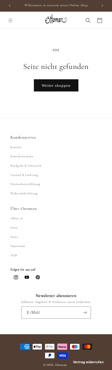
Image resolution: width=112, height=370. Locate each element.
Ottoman (61, 364)
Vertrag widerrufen (88, 362)
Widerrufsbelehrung (24, 193)
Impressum (17, 246)
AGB (13, 255)
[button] (10, 20)
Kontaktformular (22, 156)
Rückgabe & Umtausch (25, 165)
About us (16, 218)
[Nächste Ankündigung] (102, 5)
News (14, 237)
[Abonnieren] (85, 313)
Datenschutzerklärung (25, 184)
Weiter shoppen (56, 85)
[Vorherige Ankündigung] (9, 5)
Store (14, 227)
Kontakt (16, 147)
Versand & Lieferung (24, 175)
